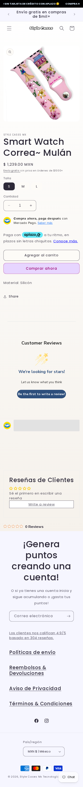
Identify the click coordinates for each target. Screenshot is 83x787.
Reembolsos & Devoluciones (27, 670)
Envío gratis (11, 170)
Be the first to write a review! (41, 394)
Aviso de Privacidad (35, 688)
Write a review (41, 504)
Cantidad (10, 196)
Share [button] (14, 296)
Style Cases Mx (31, 776)
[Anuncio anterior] (8, 14)
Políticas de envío (32, 652)
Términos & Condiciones (40, 703)
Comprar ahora (41, 268)
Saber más (45, 222)
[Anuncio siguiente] (74, 14)
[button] (9, 28)
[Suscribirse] (68, 616)
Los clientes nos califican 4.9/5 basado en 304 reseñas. (37, 635)
